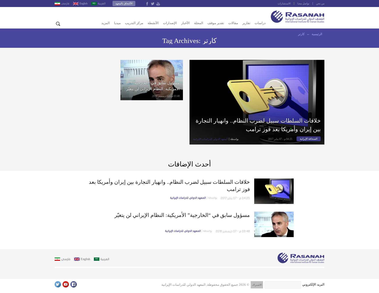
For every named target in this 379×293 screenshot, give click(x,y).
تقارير (246, 23)
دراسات (260, 23)
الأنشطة (153, 23)
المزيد (105, 23)
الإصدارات (170, 23)
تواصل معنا (303, 3)
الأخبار (185, 23)
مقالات (233, 23)
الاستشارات (284, 3)
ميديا (117, 23)
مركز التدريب (134, 23)
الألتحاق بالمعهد (123, 3)
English (84, 3)
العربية (101, 3)
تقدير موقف (215, 23)
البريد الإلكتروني (313, 284)
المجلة (198, 23)
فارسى (65, 3)
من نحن (320, 3)
